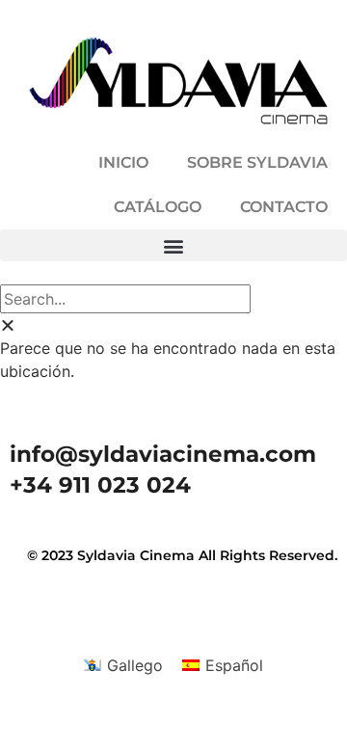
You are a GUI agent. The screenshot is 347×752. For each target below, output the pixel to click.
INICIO (123, 162)
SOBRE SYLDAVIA (257, 162)
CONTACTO (284, 207)
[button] (173, 245)
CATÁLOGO (157, 207)
